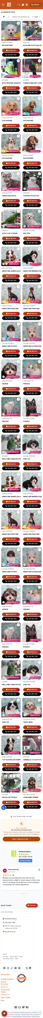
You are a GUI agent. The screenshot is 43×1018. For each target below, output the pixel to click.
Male (7, 42)
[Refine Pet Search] (3, 16)
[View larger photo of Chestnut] (18, 737)
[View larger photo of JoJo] (39, 775)
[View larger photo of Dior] (39, 211)
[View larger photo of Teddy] (39, 60)
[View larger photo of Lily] (18, 136)
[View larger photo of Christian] (39, 136)
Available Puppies (7, 979)
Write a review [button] (25, 861)
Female (8, 155)
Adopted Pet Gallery (5, 991)
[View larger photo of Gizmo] (18, 60)
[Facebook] (4, 968)
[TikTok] (11, 968)
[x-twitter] (23, 968)
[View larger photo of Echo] (18, 775)
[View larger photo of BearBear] (18, 361)
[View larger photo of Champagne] (18, 324)
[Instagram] (8, 968)
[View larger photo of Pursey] (39, 23)
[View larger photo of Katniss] (39, 324)
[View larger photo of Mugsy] (39, 98)
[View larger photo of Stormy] (39, 399)
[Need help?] (4, 1013)
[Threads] (26, 968)
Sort (36, 17)
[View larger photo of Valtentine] (39, 286)
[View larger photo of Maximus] (18, 286)
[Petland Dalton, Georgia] (9, 4)
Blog (2, 1000)
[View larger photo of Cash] (39, 248)
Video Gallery (5, 998)
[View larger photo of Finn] (18, 23)
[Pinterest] (19, 968)
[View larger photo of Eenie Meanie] (39, 436)
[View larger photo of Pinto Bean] (18, 98)
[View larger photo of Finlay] (18, 399)
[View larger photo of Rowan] (39, 361)
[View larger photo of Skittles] (39, 737)
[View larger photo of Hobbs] (18, 173)
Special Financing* (4, 983)
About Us (4, 987)
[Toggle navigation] (3, 5)
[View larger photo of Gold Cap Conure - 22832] (18, 211)
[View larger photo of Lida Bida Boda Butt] (39, 700)
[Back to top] (40, 905)
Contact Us (5, 995)
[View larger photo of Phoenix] (39, 173)
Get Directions (9, 932)
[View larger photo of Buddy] (18, 436)
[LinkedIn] (30, 968)
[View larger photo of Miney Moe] (18, 700)
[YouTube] (15, 968)
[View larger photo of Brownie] (18, 248)
